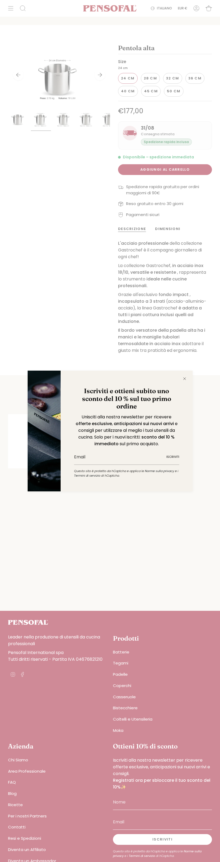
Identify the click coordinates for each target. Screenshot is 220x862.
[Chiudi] (184, 378)
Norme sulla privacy (159, 471)
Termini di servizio (87, 475)
